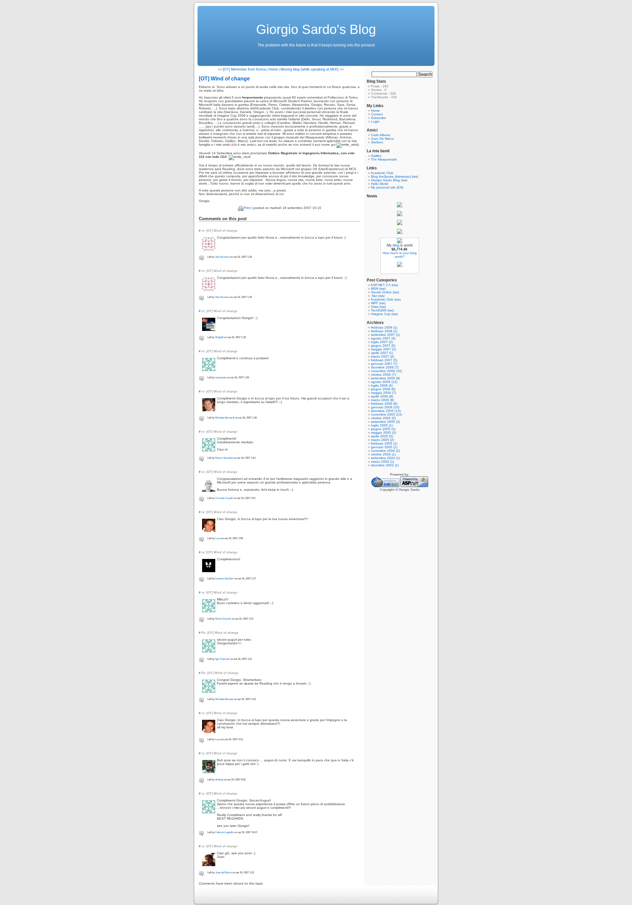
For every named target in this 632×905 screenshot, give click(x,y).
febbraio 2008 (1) (384, 331)
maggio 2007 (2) (383, 349)
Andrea (219, 779)
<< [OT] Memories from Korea (242, 69)
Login (375, 121)
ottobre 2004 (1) (383, 454)
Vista (375, 306)
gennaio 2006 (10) (385, 407)
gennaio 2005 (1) (384, 447)
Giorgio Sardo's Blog (316, 29)
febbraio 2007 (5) (384, 360)
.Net (374, 296)
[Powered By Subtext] (385, 486)
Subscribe (378, 118)
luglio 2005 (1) (382, 425)
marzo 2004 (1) (382, 461)
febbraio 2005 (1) (384, 443)
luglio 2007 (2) (382, 342)
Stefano (377, 142)
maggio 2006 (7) (383, 392)
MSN (374, 288)
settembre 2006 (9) (385, 378)
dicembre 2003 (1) (385, 465)
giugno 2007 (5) (383, 345)
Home (273, 69)
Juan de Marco (223, 872)
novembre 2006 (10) (386, 371)
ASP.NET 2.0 (381, 285)
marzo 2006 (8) (382, 400)
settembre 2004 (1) (385, 458)
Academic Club (382, 173)
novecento (220, 377)
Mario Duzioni (223, 618)
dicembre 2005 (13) (386, 411)
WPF (374, 303)
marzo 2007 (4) (382, 356)
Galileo (376, 156)
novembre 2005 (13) (386, 414)
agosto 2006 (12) (384, 382)
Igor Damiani (222, 658)
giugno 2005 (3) (383, 429)
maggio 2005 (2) (383, 432)
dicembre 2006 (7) (385, 367)
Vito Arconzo (222, 256)
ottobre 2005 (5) (383, 418)
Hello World (379, 184)
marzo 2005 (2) (382, 440)
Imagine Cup (380, 314)
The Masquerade (384, 159)
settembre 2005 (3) (385, 421)
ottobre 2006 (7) (383, 374)
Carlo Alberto (380, 135)
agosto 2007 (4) (383, 338)
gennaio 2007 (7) (384, 363)
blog (396, 245)
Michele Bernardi (224, 417)
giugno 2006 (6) (383, 389)
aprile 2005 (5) (382, 436)
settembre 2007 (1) (385, 334)
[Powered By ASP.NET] (414, 486)
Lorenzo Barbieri (224, 578)
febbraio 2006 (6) (384, 403)
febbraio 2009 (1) (384, 327)
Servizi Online (381, 292)
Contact (377, 114)
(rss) (415, 176)
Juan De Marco (382, 138)
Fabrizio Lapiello (224, 832)
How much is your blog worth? (399, 254)
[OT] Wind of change (224, 78)
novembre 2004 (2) (385, 450)
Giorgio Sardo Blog (385, 180)
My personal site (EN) (387, 187)
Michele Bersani (224, 699)
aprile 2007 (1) (382, 353)
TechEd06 (378, 310)
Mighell (219, 337)
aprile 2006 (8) (382, 396)
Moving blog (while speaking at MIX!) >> (312, 69)
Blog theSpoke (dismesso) (391, 176)
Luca (218, 538)
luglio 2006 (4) (382, 385)
